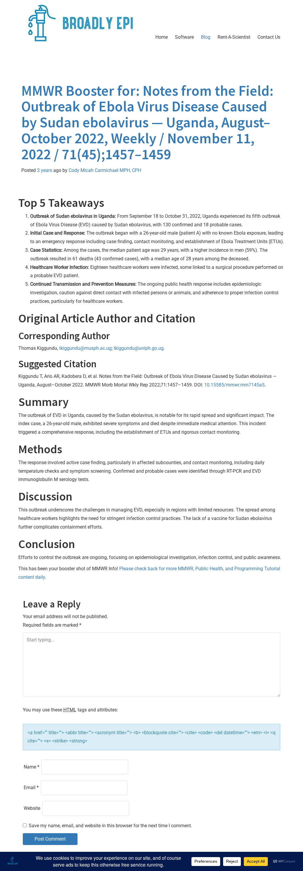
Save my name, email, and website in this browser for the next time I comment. (110, 825)
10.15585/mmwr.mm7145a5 (234, 385)
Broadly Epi (55, 60)
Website (32, 808)
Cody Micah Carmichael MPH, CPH (105, 170)
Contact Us (268, 37)
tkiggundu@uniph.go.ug (139, 348)
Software (184, 37)
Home (161, 37)
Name (31, 767)
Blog (205, 37)
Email (31, 787)
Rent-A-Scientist (233, 37)
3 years (44, 170)
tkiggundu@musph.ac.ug (85, 348)
